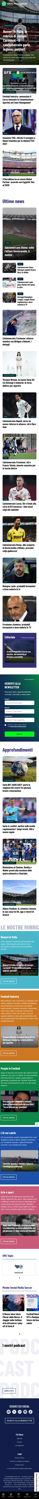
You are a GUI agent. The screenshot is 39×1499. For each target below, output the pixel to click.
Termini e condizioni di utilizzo (19, 1461)
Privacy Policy (19, 1458)
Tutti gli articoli (9, 981)
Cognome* (8, 716)
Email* (7, 699)
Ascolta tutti (9, 1391)
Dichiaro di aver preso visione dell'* (17, 725)
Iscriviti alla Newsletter (19, 1421)
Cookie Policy (19, 1465)
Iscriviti (19, 734)
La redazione (19, 1445)
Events (19, 1442)
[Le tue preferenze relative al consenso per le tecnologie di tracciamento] (37, 1124)
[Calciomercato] (19, 1268)
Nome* (7, 708)
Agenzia (19, 1438)
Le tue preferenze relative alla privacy (19, 1468)
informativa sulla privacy (18, 726)
